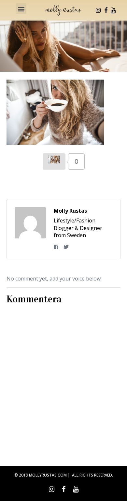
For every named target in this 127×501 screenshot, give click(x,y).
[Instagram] (98, 10)
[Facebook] (106, 10)
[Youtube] (113, 10)
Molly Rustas (70, 210)
